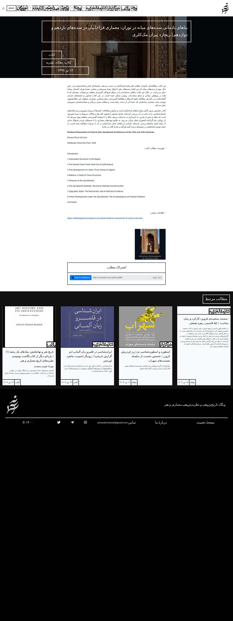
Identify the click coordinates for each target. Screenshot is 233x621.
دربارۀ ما (161, 422)
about (11, 8)
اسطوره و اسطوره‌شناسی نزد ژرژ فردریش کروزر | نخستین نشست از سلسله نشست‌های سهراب (145, 356)
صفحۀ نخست (205, 422)
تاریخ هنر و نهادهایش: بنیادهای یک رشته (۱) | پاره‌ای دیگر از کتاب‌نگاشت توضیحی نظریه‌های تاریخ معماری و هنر (30, 356)
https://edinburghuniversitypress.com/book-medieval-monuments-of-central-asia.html (105, 218)
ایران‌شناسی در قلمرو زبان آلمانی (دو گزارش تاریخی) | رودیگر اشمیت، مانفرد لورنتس (89, 356)
